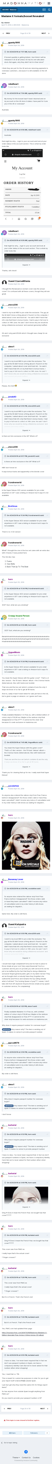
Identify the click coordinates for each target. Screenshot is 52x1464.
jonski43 (31, 456)
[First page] (3, 33)
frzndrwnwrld (34, 515)
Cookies (36, 1458)
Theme (15, 1458)
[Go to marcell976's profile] (4, 1044)
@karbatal (6, 1029)
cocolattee (32, 888)
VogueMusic (33, 742)
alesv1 (30, 1006)
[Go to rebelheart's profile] (4, 85)
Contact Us (26, 1458)
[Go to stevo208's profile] (4, 306)
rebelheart (32, 130)
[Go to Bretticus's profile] (4, 507)
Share (13, 1433)
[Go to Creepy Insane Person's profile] (4, 617)
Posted (16, 45)
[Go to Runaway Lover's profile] (4, 880)
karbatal (31, 1235)
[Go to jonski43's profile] (4, 398)
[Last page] (49, 33)
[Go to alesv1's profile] (4, 348)
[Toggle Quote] (5, 52)
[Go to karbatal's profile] (4, 1126)
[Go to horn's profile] (4, 580)
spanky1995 (33, 93)
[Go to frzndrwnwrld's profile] (4, 484)
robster (7, 23)
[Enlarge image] (26, 846)
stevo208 (13, 305)
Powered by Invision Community (26, 1460)
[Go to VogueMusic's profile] (4, 653)
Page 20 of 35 (25, 33)
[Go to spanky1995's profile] (4, 44)
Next (44, 33)
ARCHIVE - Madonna (21, 25)
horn (30, 52)
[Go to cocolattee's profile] (4, 787)
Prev (8, 33)
